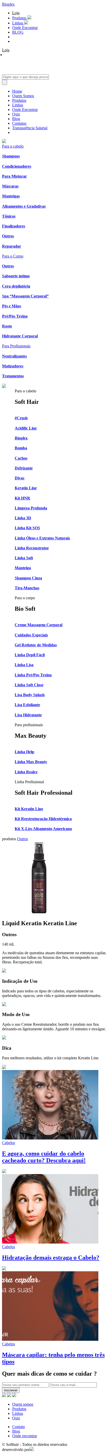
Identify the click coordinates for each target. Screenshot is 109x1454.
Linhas (18, 23)
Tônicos (8, 216)
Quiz (16, 114)
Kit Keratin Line (29, 809)
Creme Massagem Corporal (38, 625)
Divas (19, 478)
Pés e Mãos (11, 306)
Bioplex (8, 4)
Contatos (19, 123)
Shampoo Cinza (28, 578)
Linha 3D (23, 518)
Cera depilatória (16, 286)
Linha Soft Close (29, 685)
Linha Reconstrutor (32, 548)
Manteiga (23, 568)
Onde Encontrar (25, 27)
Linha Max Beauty (31, 762)
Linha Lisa (24, 665)
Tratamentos (13, 376)
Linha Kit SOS (27, 528)
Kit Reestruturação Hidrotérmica (43, 819)
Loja (16, 13)
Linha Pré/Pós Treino (33, 675)
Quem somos (22, 1404)
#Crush (21, 418)
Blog (16, 119)
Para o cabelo (13, 146)
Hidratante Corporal (20, 336)
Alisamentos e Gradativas (24, 206)
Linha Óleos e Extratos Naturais (42, 538)
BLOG (18, 32)
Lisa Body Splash (30, 695)
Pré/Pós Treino (15, 316)
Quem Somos (23, 96)
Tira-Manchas (27, 588)
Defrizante (24, 468)
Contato (18, 1426)
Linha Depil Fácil (30, 655)
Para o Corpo (12, 256)
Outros (8, 236)
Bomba (21, 448)
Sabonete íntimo (16, 276)
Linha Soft (24, 558)
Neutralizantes (14, 356)
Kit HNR (22, 498)
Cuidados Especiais (31, 635)
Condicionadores (16, 166)
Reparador (11, 246)
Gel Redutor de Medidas (36, 645)
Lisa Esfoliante (27, 705)
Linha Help (24, 752)
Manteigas (11, 196)
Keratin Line (26, 488)
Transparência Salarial (29, 128)
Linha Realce (26, 772)
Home (17, 91)
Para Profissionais (16, 346)
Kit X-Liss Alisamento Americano (43, 828)
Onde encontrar (24, 1436)
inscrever (10, 1390)
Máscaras (10, 186)
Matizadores (12, 366)
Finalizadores (13, 226)
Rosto (7, 326)
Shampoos (11, 156)
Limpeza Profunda (31, 508)
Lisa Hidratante (28, 715)
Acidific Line (26, 428)
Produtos (19, 18)
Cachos (21, 458)
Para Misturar (14, 176)
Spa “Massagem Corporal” (25, 296)
